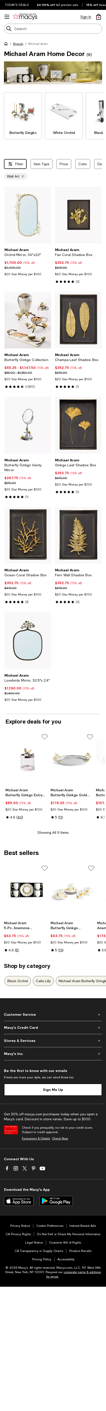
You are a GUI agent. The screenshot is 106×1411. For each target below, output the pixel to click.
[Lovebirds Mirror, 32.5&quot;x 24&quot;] (27, 640)
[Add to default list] (45, 737)
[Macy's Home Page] (25, 16)
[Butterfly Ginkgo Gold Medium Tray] (72, 759)
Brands (18, 44)
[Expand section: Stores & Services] (53, 1040)
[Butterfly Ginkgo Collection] (27, 320)
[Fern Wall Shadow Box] (78, 535)
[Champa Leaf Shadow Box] (78, 320)
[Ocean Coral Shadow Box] (27, 535)
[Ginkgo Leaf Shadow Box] (78, 425)
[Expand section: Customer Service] (53, 1014)
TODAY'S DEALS (17, 5)
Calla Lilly (43, 981)
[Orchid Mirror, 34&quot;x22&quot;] (27, 215)
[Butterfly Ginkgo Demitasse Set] (73, 891)
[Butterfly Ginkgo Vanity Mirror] (27, 425)
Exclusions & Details (36, 1138)
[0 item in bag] (98, 16)
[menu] (7, 17)
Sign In (85, 17)
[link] (27, 261)
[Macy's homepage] (7, 44)
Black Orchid (17, 981)
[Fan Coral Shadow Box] (78, 215)
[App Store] (19, 1201)
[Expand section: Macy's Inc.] (53, 1053)
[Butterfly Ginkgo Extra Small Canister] (27, 759)
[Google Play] (56, 1201)
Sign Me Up (53, 1089)
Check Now (60, 1138)
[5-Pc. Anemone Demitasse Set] (26, 891)
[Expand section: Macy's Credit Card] (53, 1027)
